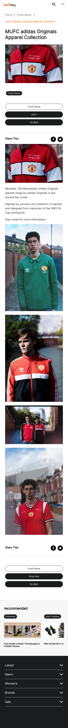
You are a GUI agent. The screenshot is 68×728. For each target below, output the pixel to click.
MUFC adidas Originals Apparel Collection (30, 21)
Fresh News (24, 14)
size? (34, 114)
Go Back (34, 122)
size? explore (52, 616)
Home (9, 14)
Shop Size (34, 576)
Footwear (10, 616)
